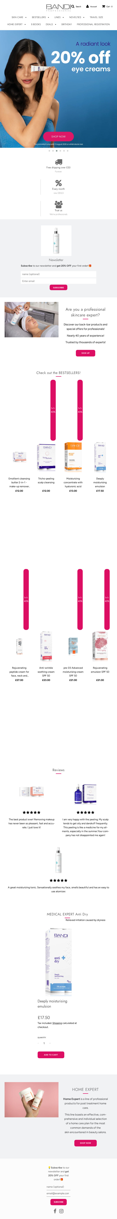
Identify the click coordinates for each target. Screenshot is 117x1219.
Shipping (57, 1023)
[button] (49, 150)
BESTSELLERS (39, 17)
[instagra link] (61, 1212)
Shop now (85, 1143)
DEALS (50, 24)
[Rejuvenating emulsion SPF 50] (100, 646)
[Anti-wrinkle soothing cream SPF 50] (46, 646)
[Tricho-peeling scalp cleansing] (46, 457)
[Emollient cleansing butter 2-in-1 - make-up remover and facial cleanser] (19, 457)
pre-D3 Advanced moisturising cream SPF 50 (73, 671)
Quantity (42, 1038)
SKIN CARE (18, 17)
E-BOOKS (36, 24)
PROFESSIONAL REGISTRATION (93, 24)
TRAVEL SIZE (96, 17)
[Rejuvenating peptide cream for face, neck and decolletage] (19, 646)
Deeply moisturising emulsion (100, 482)
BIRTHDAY (67, 24)
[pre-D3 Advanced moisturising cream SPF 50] (73, 646)
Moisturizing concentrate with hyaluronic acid (73, 482)
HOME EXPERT (15, 24)
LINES (58, 17)
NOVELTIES (75, 17)
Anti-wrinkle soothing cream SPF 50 (46, 671)
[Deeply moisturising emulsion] (100, 457)
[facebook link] (55, 1212)
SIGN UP (86, 353)
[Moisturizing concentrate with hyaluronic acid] (73, 457)
